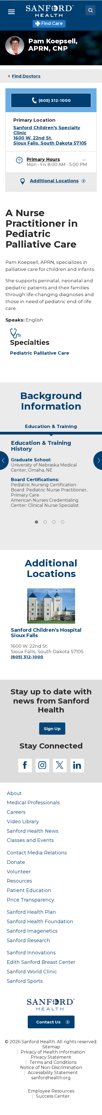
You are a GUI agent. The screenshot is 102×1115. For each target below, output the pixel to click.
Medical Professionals (33, 802)
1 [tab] (36, 522)
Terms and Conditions (52, 1062)
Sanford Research (28, 940)
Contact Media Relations (37, 853)
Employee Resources (51, 1091)
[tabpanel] (51, 473)
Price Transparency (30, 900)
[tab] (51, 428)
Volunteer (19, 871)
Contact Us (48, 1022)
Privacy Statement (51, 1057)
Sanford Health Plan (31, 912)
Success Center (53, 1096)
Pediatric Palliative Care (39, 353)
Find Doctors (26, 76)
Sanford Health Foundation (40, 921)
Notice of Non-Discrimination (51, 1067)
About (14, 793)
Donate (16, 862)
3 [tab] (53, 522)
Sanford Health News (32, 831)
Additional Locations (54, 181)
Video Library (23, 821)
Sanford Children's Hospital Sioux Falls (46, 633)
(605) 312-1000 (55, 100)
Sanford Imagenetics (32, 931)
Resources (19, 881)
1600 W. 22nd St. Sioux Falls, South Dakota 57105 (49, 140)
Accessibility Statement (53, 1072)
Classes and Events (30, 840)
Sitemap (51, 1046)
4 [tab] (62, 522)
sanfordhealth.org (51, 1077)
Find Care (51, 23)
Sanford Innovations (31, 952)
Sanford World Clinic (32, 971)
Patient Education (29, 890)
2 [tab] (45, 522)
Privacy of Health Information (53, 1052)
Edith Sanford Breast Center (41, 962)
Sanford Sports (25, 981)
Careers (16, 812)
